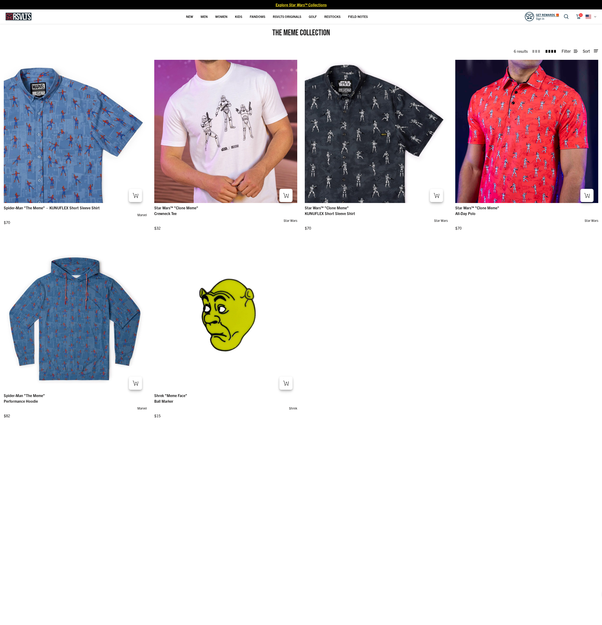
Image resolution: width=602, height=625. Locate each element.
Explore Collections (301, 4)
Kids (238, 16)
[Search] (566, 16)
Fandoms (257, 16)
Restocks (332, 16)
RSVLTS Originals (287, 16)
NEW (189, 16)
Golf (313, 16)
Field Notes (358, 16)
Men (204, 16)
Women (221, 16)
